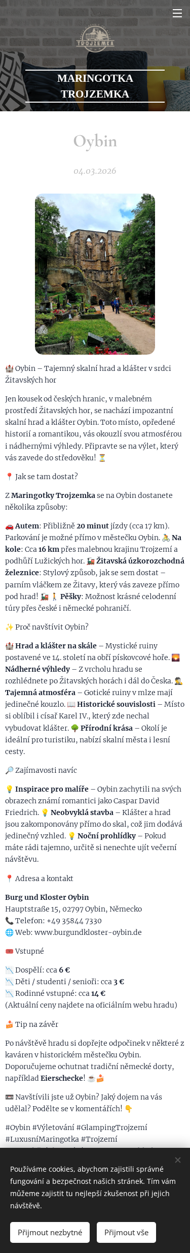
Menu (177, 13)
